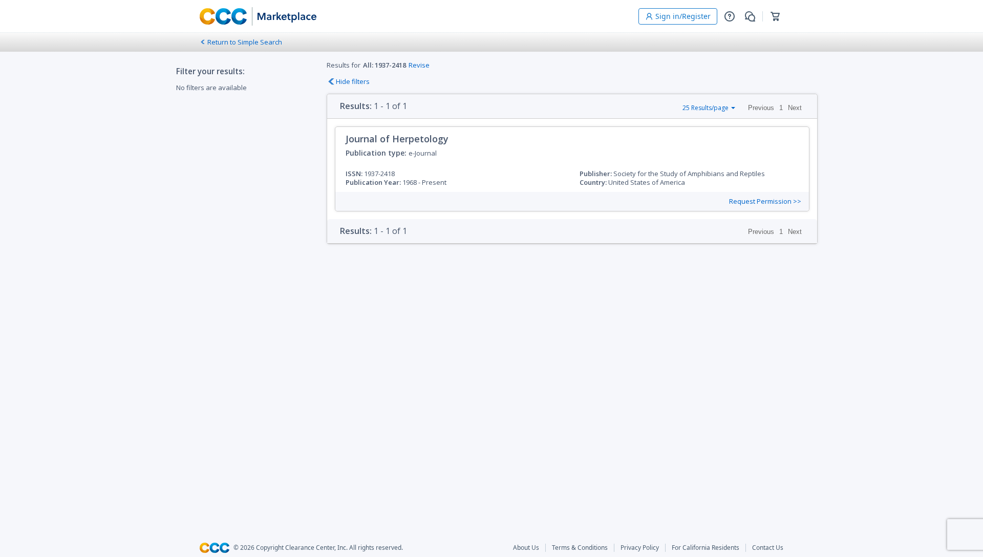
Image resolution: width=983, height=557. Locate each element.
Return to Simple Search (244, 42)
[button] (729, 16)
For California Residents (705, 548)
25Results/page (705, 107)
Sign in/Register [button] (683, 16)
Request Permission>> (765, 201)
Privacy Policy (640, 548)
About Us (526, 548)
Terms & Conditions (580, 548)
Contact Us (767, 548)
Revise (419, 65)
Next (795, 108)
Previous (761, 108)
